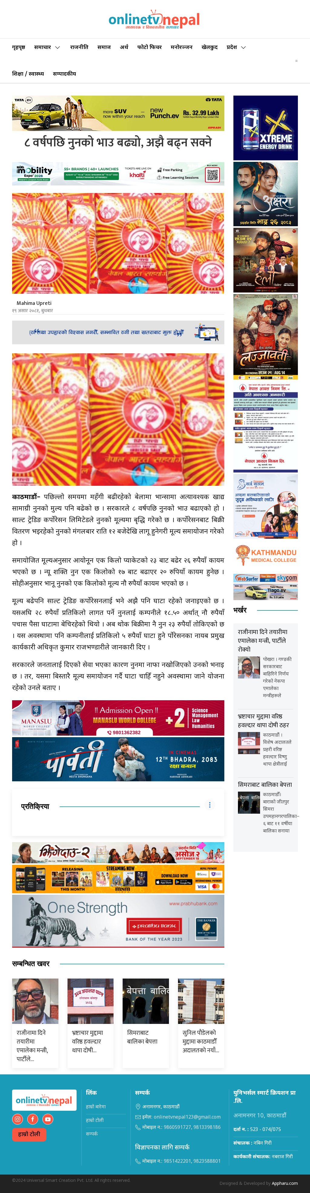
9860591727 (177, 1128)
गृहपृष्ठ (18, 47)
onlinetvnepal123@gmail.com (187, 1117)
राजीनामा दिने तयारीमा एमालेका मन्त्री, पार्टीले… (32, 1046)
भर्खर (239, 610)
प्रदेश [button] (232, 47)
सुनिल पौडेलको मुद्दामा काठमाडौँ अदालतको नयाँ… (201, 1042)
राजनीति (79, 47)
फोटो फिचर (149, 47)
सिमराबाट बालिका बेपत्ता (142, 1037)
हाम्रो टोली (29, 1135)
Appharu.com (285, 1184)
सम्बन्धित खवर (30, 963)
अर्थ (124, 47)
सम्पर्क (92, 1134)
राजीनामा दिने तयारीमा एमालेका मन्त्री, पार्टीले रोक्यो (262, 641)
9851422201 (177, 1162)
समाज (104, 47)
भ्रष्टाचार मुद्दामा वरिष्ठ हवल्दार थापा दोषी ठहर (263, 721)
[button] (296, 61)
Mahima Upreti (34, 303)
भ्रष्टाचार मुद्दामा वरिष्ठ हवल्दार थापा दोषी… (87, 1042)
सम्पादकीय (64, 74)
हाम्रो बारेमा (96, 1107)
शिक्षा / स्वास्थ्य (28, 74)
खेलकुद (210, 47)
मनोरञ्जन (182, 47)
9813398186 (207, 1128)
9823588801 (207, 1162)
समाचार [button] (42, 47)
